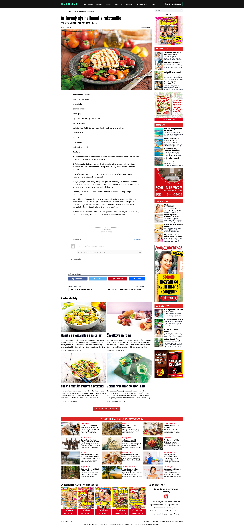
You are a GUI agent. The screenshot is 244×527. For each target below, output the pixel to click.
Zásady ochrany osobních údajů (171, 522)
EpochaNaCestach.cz (158, 505)
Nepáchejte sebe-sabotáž (81, 289)
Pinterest (119, 279)
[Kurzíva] (81, 252)
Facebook (79, 279)
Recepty (99, 4)
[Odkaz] (100, 252)
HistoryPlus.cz (174, 514)
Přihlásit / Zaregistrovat (173, 4)
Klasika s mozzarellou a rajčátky (81, 335)
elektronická (69, 513)
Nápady (108, 4)
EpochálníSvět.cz (174, 505)
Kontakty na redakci (151, 522)
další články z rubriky (106, 409)
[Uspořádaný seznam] (89, 252)
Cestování (129, 4)
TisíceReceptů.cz (156, 511)
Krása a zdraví (88, 4)
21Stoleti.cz (169, 511)
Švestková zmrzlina (119, 335)
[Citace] (95, 252)
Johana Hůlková (119, 350)
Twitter (99, 279)
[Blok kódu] (97, 252)
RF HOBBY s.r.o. (68, 522)
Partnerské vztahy (142, 4)
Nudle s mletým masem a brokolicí (82, 386)
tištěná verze (69, 510)
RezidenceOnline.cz (159, 514)
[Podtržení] (84, 252)
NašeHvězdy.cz (157, 502)
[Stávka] (87, 252)
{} (102, 252)
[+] (105, 252)
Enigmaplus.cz (172, 508)
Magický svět (118, 4)
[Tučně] (79, 252)
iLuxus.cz (178, 511)
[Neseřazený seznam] (92, 252)
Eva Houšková (72, 401)
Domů (63, 11)
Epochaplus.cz (159, 508)
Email (138, 279)
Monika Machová (66, 27)
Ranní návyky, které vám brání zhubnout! (125, 289)
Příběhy (153, 4)
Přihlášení (138, 240)
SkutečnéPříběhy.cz (172, 502)
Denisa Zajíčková (119, 401)
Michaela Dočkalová (74, 350)
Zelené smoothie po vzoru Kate (126, 386)
